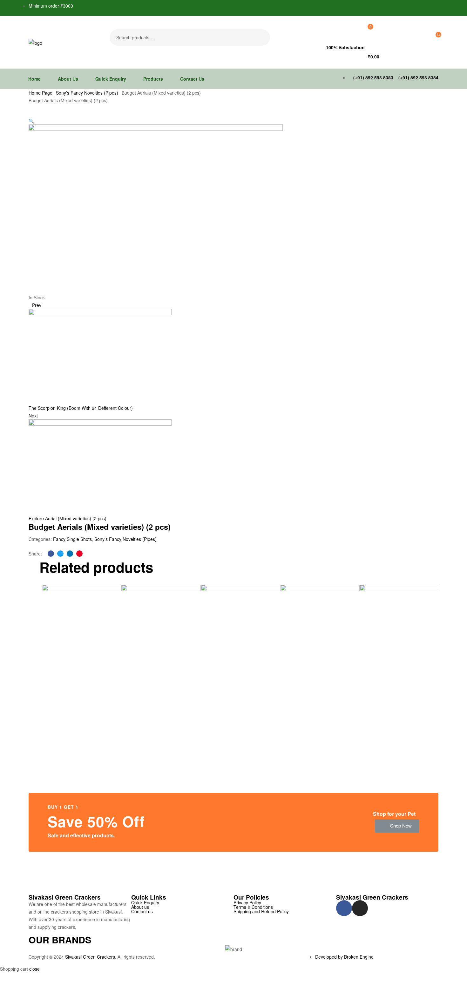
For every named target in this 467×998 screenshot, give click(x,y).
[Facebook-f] (344, 908)
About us (140, 907)
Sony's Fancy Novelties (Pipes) (87, 93)
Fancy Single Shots (72, 539)
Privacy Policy (247, 902)
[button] (397, 826)
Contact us (142, 911)
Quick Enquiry (145, 902)
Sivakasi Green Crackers (90, 957)
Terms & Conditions (253, 907)
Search (261, 37)
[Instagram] (360, 908)
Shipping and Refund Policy (261, 911)
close (34, 969)
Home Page (40, 93)
